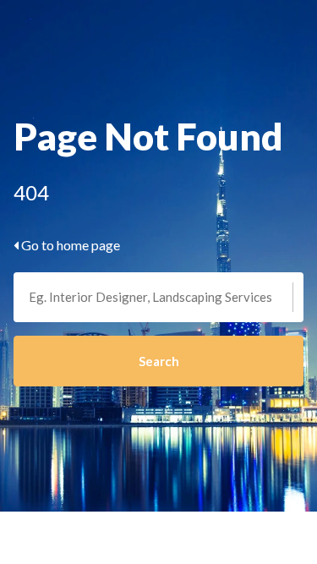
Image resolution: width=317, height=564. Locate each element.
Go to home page (69, 245)
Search (159, 361)
